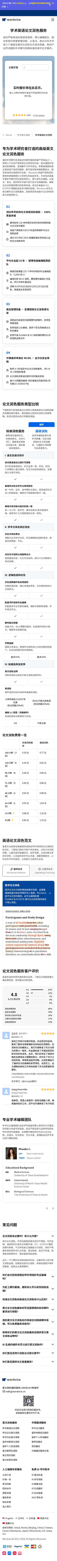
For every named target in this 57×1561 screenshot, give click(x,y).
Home (9, 134)
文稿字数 (13, 67)
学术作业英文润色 (10, 1437)
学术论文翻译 (38, 1428)
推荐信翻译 (37, 1441)
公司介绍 (6, 1474)
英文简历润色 (8, 1455)
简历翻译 (36, 1446)
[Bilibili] (20, 1553)
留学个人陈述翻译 (40, 1437)
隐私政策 (6, 1501)
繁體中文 (9, 1523)
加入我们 (6, 1506)
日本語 (32, 1518)
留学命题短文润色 (10, 1441)
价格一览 (6, 1479)
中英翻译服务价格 (40, 1450)
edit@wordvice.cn (15, 1391)
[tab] (16, 870)
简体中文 (44, 1518)
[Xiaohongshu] (14, 1553)
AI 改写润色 (37, 1479)
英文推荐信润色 (9, 1450)
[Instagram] (4, 1553)
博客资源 (6, 1492)
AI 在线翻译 (37, 1488)
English (9, 1518)
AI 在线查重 (37, 1492)
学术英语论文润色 (10, 1428)
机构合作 (6, 1488)
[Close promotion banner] (50, 5)
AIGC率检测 (37, 1497)
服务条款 (6, 1497)
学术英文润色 (23, 134)
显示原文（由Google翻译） (25, 1081)
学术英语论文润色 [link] (43, 134)
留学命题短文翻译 (40, 1432)
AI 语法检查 (37, 1474)
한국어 (21, 1518)
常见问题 (6, 1483)
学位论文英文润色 (10, 1432)
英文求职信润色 (9, 1459)
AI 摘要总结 (37, 1483)
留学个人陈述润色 (10, 1446)
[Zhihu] (9, 1553)
